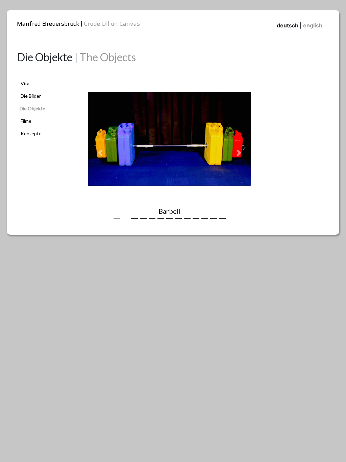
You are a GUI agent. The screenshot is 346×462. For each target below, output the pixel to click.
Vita (25, 83)
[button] (100, 153)
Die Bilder (31, 96)
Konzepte (31, 133)
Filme (26, 121)
